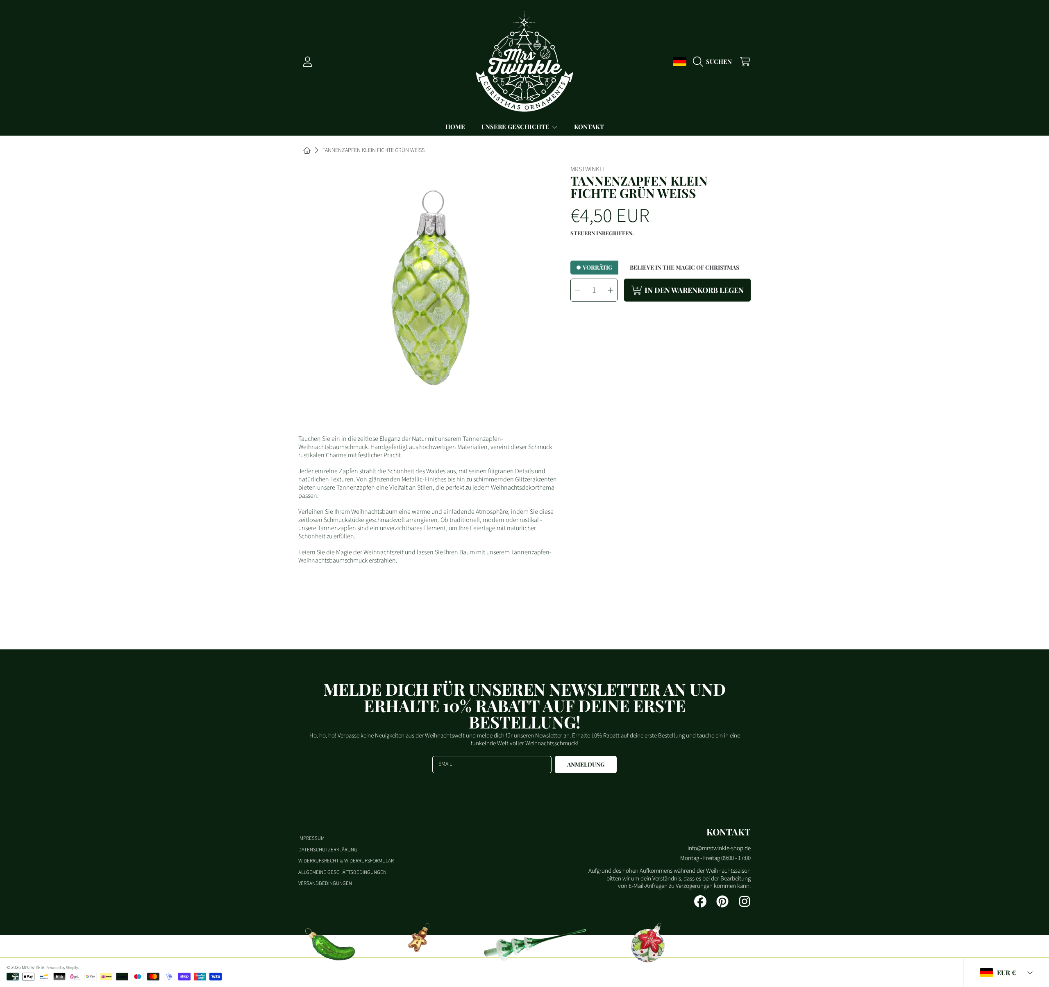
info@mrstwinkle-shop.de (719, 848)
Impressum (311, 838)
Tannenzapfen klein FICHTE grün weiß (373, 150)
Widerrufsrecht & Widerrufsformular (346, 860)
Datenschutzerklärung (327, 849)
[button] (714, 61)
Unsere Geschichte (516, 127)
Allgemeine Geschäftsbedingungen (342, 872)
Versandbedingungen (325, 883)
